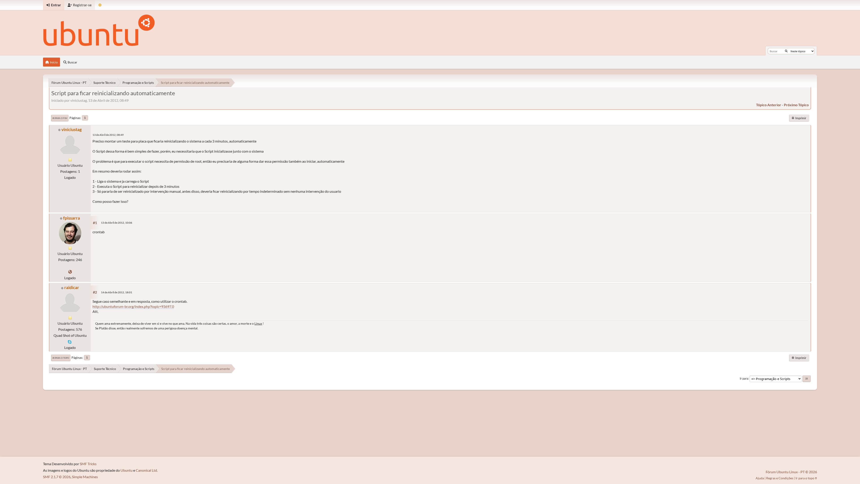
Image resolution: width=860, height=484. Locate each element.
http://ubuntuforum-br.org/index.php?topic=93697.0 (133, 306)
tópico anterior (768, 105)
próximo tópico (796, 105)
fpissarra (71, 217)
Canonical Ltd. (147, 470)
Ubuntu (126, 470)
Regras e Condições (779, 478)
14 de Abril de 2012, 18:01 (116, 292)
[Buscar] (786, 51)
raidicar (71, 287)
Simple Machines (85, 477)
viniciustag (71, 129)
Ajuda (760, 478)
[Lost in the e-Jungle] (70, 272)
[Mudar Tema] (100, 5)
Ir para (744, 378)
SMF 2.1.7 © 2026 (57, 477)
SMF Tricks (88, 464)
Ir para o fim (59, 118)
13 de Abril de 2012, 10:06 (116, 222)
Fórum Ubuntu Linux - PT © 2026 (791, 472)
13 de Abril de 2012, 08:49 (108, 134)
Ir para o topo (60, 358)
